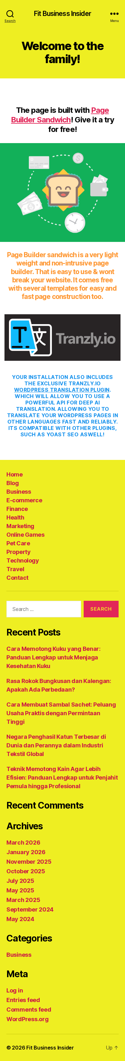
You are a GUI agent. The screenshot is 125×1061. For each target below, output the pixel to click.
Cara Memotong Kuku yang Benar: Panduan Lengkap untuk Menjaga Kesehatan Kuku (53, 657)
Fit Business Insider (62, 13)
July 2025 (20, 880)
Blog (12, 483)
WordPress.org (27, 1019)
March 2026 (23, 842)
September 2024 (30, 909)
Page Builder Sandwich (60, 114)
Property (18, 552)
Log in (14, 990)
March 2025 (23, 900)
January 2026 (26, 852)
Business (18, 491)
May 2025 (20, 890)
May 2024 (20, 919)
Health (15, 517)
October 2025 (25, 871)
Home (14, 474)
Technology (22, 560)
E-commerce (24, 500)
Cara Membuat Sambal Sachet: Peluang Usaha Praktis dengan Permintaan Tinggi (61, 713)
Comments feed (28, 1009)
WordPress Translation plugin (62, 390)
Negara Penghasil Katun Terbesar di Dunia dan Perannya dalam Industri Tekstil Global (56, 745)
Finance (17, 508)
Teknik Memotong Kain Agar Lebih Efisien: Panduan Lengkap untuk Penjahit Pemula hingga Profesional (62, 777)
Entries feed (23, 1000)
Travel (15, 569)
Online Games (25, 534)
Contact (17, 577)
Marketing (20, 526)
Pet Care (18, 543)
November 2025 (29, 861)
